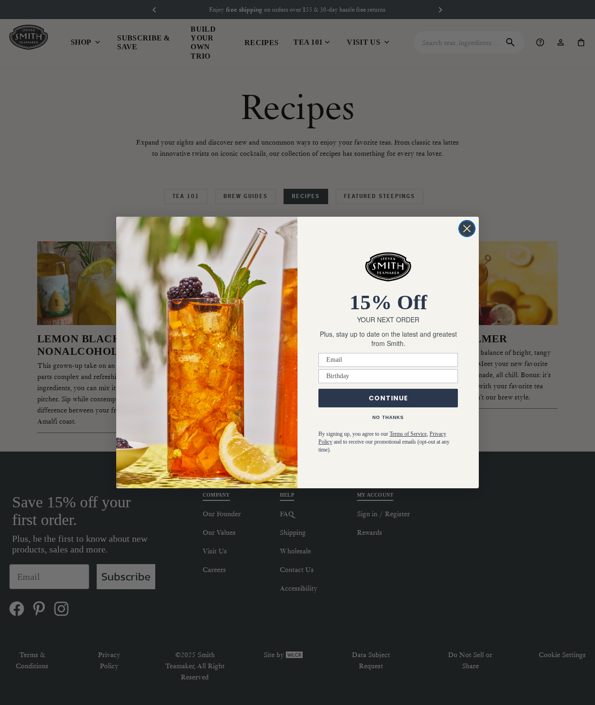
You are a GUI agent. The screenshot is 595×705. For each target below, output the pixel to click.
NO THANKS (388, 417)
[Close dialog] (467, 228)
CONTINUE (388, 398)
